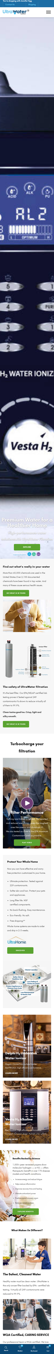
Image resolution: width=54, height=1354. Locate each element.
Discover (20, 950)
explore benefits (26, 1212)
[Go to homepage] (16, 12)
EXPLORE (27, 547)
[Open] (48, 12)
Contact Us (10, 4)
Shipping (32, 4)
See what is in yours (16, 593)
